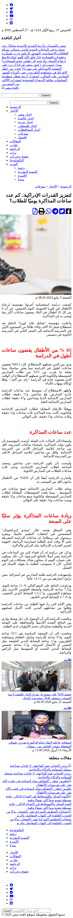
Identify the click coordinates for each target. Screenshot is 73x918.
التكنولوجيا (17, 160)
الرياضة (15, 149)
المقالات (15, 141)
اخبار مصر (25, 114)
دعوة (21, 168)
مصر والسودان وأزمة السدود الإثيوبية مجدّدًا (37, 45)
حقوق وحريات (19, 156)
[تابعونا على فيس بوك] (11, 5)
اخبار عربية (25, 122)
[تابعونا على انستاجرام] (11, 19)
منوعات (23, 133)
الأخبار (14, 110)
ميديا (21, 179)
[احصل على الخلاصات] (11, 23)
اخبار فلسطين (27, 126)
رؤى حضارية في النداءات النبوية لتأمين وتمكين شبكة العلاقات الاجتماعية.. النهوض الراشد (35, 49)
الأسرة (22, 175)
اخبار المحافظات (29, 129)
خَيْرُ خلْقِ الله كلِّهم (29, 57)
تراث (13, 152)
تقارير (13, 145)
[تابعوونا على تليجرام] (11, 12)
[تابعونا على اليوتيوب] (11, 15)
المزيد (14, 164)
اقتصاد (22, 137)
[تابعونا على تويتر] (11, 8)
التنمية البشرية (27, 171)
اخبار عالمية (26, 118)
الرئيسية (15, 107)
